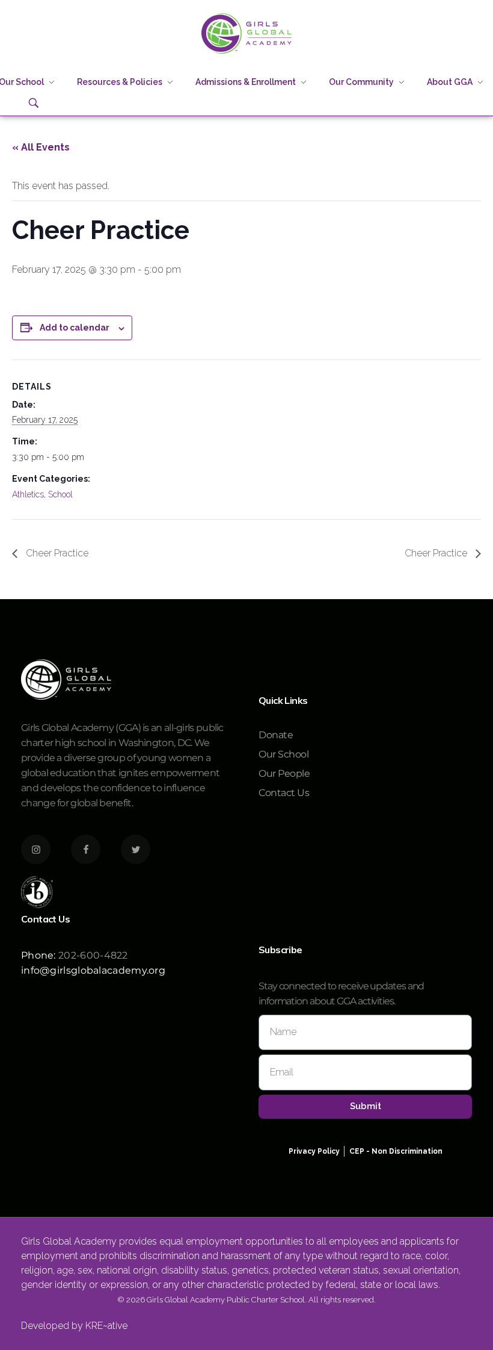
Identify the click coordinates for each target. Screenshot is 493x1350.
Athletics (28, 494)
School (60, 494)
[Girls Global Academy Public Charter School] (246, 33)
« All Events (41, 147)
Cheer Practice (55, 553)
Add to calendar (74, 327)
